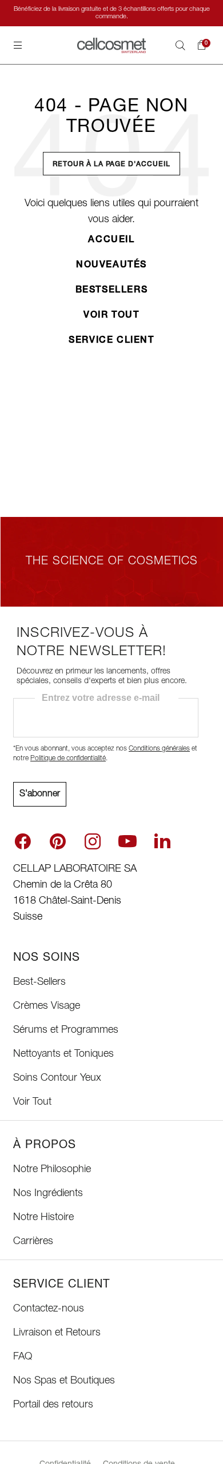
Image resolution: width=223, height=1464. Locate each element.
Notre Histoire (43, 1218)
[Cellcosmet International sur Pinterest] (58, 841)
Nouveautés (111, 265)
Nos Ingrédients (48, 1194)
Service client (111, 341)
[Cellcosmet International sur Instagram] (92, 841)
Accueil (111, 240)
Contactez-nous (48, 1309)
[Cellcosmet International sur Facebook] (22, 841)
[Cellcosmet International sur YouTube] (127, 841)
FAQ (22, 1357)
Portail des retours (53, 1405)
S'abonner (39, 794)
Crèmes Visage (46, 1006)
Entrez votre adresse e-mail (101, 698)
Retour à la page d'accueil (111, 164)
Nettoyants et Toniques (63, 1054)
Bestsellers (111, 290)
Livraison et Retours (57, 1333)
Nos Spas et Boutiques (64, 1381)
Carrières (33, 1242)
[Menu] (17, 45)
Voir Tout (32, 1102)
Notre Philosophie (52, 1170)
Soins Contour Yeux (57, 1078)
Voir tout (111, 315)
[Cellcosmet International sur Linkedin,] (162, 840)
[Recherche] (180, 45)
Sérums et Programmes (65, 1030)
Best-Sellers (39, 982)
